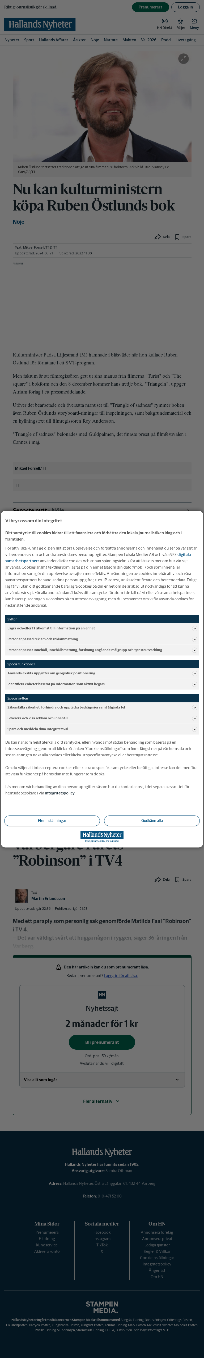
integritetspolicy (60, 792)
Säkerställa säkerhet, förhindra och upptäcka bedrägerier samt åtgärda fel (66, 707)
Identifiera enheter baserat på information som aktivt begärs (56, 684)
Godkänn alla (152, 820)
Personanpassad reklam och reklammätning (42, 639)
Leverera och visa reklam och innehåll (37, 718)
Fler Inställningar (52, 820)
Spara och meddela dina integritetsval (37, 729)
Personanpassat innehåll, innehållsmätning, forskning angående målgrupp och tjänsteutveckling (84, 650)
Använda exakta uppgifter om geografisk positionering (51, 673)
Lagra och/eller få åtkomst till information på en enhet (51, 628)
